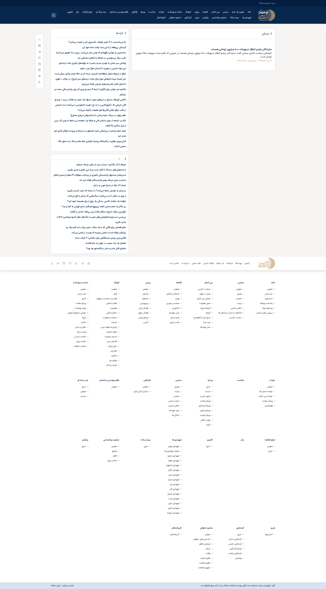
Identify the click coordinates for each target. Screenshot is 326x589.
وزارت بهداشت (80, 308)
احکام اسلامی (111, 312)
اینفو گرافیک (87, 12)
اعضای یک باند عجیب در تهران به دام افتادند (105, 243)
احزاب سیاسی (173, 401)
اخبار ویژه (269, 298)
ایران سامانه (55, 585)
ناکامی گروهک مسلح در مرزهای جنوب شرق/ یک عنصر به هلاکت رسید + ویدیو (90, 100)
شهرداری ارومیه (173, 512)
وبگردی (205, 17)
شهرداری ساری (173, 503)
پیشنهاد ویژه (267, 308)
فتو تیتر (114, 350)
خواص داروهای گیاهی (77, 312)
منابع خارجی (205, 396)
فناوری (70, 12)
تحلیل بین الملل (203, 298)
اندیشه (114, 322)
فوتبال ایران (143, 308)
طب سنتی (82, 293)
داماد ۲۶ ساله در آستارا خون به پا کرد (109, 185)
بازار (77, 12)
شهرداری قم (174, 489)
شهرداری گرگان (173, 470)
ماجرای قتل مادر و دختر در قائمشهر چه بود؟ (106, 248)
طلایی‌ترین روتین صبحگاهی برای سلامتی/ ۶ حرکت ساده (100, 238)
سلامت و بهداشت (175, 12)
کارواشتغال (161, 17)
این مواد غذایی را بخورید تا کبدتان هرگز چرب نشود (103, 68)
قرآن (115, 293)
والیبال (145, 293)
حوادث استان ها (266, 391)
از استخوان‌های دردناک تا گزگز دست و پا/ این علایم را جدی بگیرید (96, 170)
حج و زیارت (112, 346)
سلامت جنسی (80, 336)
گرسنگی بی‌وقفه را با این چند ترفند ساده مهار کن (104, 47)
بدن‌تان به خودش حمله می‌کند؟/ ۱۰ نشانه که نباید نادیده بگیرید (96, 191)
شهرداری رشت (173, 498)
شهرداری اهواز (173, 460)
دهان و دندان (80, 327)
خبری (208, 386)
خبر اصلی (269, 293)
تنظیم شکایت (204, 563)
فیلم (208, 424)
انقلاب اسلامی (111, 303)
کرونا (84, 317)
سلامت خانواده (80, 346)
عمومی (270, 289)
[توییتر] (39, 76)
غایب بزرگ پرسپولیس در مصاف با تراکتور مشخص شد (101, 58)
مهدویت (113, 308)
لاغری (84, 298)
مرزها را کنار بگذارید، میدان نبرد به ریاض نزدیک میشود (101, 164)
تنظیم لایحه (205, 558)
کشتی (145, 322)
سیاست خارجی (235, 317)
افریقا (208, 312)
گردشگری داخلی (235, 539)
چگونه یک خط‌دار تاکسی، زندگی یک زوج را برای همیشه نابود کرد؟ (96, 201)
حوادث (161, 12)
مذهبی (114, 355)
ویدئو (143, 12)
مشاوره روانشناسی (219, 17)
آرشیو (247, 263)
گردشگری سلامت (235, 553)
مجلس (239, 298)
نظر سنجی (196, 263)
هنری (197, 17)
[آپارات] (39, 57)
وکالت (207, 553)
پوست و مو (81, 331)
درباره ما (185, 263)
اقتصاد (205, 12)
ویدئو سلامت (81, 303)
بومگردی (238, 558)
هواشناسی (269, 405)
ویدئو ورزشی (143, 317)
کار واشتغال (174, 534)
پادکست (151, 12)
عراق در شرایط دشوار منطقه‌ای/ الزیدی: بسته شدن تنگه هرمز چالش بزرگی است (90, 74)
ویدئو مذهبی (205, 410)
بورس (177, 298)
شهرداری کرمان (173, 508)
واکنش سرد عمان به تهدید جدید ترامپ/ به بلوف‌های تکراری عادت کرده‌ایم (92, 63)
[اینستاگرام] (39, 45)
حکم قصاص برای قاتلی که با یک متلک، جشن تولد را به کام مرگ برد (96, 227)
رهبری (239, 293)
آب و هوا (220, 263)
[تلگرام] (39, 51)
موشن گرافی (205, 420)
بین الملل (215, 12)
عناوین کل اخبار (238, 12)
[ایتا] (39, 63)
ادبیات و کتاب (111, 365)
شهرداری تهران (173, 446)
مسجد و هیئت (111, 336)
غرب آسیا (206, 322)
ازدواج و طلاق (204, 544)
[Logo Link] (266, 15)
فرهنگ (188, 12)
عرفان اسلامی (111, 331)
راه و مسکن (174, 317)
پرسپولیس (144, 303)
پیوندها (239, 263)
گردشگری (188, 17)
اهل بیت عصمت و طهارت (106, 298)
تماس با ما (174, 263)
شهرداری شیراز (173, 479)
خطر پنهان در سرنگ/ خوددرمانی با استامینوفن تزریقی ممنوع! (98, 115)
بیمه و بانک (234, 17)
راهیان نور (113, 360)
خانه (249, 12)
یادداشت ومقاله (266, 303)
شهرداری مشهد (173, 455)
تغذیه (83, 322)
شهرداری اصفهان (172, 465)
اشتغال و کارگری (172, 293)
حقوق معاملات (204, 567)
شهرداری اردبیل (173, 493)
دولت (239, 303)
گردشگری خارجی (235, 544)
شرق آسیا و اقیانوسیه (201, 317)
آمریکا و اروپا (205, 308)
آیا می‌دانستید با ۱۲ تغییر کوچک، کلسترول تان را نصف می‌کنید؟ (97, 42)
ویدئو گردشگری (204, 405)
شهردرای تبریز (173, 474)
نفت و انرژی (174, 322)
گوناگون (134, 12)
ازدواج (114, 451)
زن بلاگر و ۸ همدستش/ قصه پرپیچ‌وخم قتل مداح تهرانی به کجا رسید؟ (94, 206)
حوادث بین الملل (266, 396)
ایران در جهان (205, 293)
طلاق (115, 455)
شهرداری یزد (174, 484)
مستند (207, 391)
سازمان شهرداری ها (172, 451)
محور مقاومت (204, 303)
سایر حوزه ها (205, 327)
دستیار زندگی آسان (141, 391)
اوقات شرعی (208, 263)
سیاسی (225, 12)
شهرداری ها (246, 17)
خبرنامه (229, 263)
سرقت (207, 548)
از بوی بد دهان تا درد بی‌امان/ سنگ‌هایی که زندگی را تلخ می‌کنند (97, 196)
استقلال (145, 298)
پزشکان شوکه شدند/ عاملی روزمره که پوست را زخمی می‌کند (98, 232)
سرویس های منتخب (264, 312)
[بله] (39, 70)
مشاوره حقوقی (175, 17)
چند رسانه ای (101, 12)
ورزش (196, 12)
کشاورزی (175, 308)
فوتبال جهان (143, 312)
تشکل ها (175, 415)
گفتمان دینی (112, 341)
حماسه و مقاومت (110, 317)
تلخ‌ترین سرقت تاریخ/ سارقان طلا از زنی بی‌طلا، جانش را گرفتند (98, 212)
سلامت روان (81, 341)
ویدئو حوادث (267, 401)
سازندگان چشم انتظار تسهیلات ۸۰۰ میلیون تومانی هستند (241, 49)
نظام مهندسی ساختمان (119, 12)
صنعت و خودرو (173, 303)
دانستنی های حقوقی (201, 539)
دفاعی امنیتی (236, 308)
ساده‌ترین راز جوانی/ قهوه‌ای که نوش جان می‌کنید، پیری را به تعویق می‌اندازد (91, 53)
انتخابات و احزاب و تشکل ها (230, 312)
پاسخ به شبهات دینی (109, 327)
